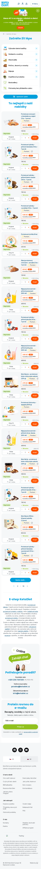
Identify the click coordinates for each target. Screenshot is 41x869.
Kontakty (6, 823)
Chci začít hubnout (9, 778)
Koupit (35, 137)
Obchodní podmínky (9, 812)
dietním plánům (23, 631)
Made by (33, 863)
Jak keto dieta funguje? (7, 792)
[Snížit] (22, 138)
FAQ (24, 811)
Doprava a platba (8, 804)
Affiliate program (28, 828)
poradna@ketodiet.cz (20, 686)
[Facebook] (14, 750)
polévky (20, 611)
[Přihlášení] (22, 3)
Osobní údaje (27, 804)
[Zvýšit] (28, 138)
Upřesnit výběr (22, 97)
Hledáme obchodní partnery (29, 823)
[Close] (38, 11)
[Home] (3, 34)
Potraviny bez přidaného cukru (20, 88)
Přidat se (20, 727)
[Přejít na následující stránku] (27, 586)
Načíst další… (21, 580)
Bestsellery (13, 82)
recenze (7, 635)
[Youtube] (26, 750)
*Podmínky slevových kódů (10, 808)
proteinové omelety (10, 611)
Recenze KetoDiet (9, 788)
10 (23, 586)
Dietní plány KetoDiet (29, 778)
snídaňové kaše (32, 611)
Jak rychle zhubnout (29, 781)
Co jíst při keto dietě (9, 781)
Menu (36, 4)
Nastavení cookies (9, 865)
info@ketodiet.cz (20, 693)
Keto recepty (27, 785)
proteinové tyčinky (11, 618)
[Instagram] (20, 750)
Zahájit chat (19, 658)
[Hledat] (19, 4)
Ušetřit (20, 28)
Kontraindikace (27, 788)
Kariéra (5, 826)
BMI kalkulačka (7, 785)
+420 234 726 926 (16, 679)
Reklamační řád (27, 807)
